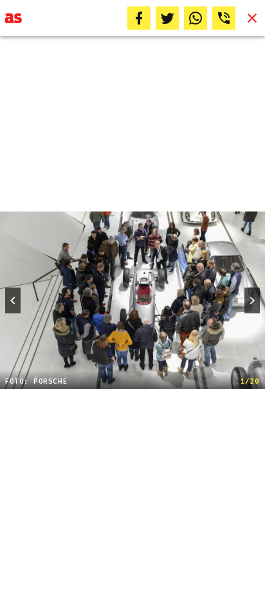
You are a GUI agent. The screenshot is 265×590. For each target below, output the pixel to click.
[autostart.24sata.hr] (13, 18)
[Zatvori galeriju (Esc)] (252, 18)
